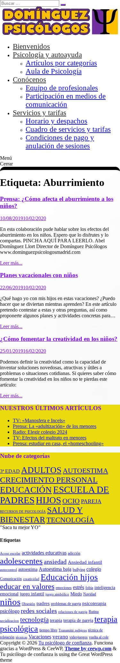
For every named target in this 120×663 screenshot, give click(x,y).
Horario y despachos (56, 121)
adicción (74, 553)
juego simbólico (57, 594)
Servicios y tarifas (39, 113)
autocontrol (8, 569)
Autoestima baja (55, 569)
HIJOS (48, 500)
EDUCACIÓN (26, 490)
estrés (78, 587)
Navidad (89, 594)
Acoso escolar (10, 553)
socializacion (9, 620)
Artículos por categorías (61, 63)
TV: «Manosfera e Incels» (39, 420)
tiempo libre (48, 630)
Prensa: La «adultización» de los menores (54, 426)
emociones (64, 588)
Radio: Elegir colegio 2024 (40, 432)
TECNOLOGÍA (70, 520)
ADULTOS (41, 470)
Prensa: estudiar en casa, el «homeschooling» (58, 443)
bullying (79, 569)
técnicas (21, 637)
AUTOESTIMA (85, 471)
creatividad (31, 579)
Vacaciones (39, 637)
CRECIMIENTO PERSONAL (49, 479)
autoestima (27, 569)
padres (43, 603)
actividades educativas (44, 553)
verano (60, 637)
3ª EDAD (10, 471)
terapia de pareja (78, 620)
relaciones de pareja (72, 612)
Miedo (76, 594)
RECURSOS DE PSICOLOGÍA (23, 511)
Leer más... (11, 263)
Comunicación (11, 579)
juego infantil (32, 594)
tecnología (34, 619)
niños (10, 602)
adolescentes (21, 561)
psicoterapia (94, 603)
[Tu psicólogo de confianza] (60, 34)
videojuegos (78, 637)
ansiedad (55, 561)
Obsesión (28, 604)
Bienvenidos (31, 46)
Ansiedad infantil (85, 562)
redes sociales (39, 610)
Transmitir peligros (73, 630)
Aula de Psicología (54, 71)
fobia (89, 588)
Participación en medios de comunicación (66, 100)
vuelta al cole (98, 637)
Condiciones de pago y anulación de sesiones (60, 142)
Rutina (94, 611)
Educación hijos (69, 577)
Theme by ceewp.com (88, 648)
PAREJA (91, 501)
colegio (93, 569)
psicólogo (10, 611)
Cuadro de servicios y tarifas (68, 129)
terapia (56, 620)
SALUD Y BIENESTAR (41, 514)
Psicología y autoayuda (47, 55)
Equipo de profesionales (62, 88)
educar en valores (27, 586)
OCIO (71, 501)
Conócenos (29, 80)
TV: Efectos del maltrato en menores (49, 437)
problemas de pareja (66, 603)
